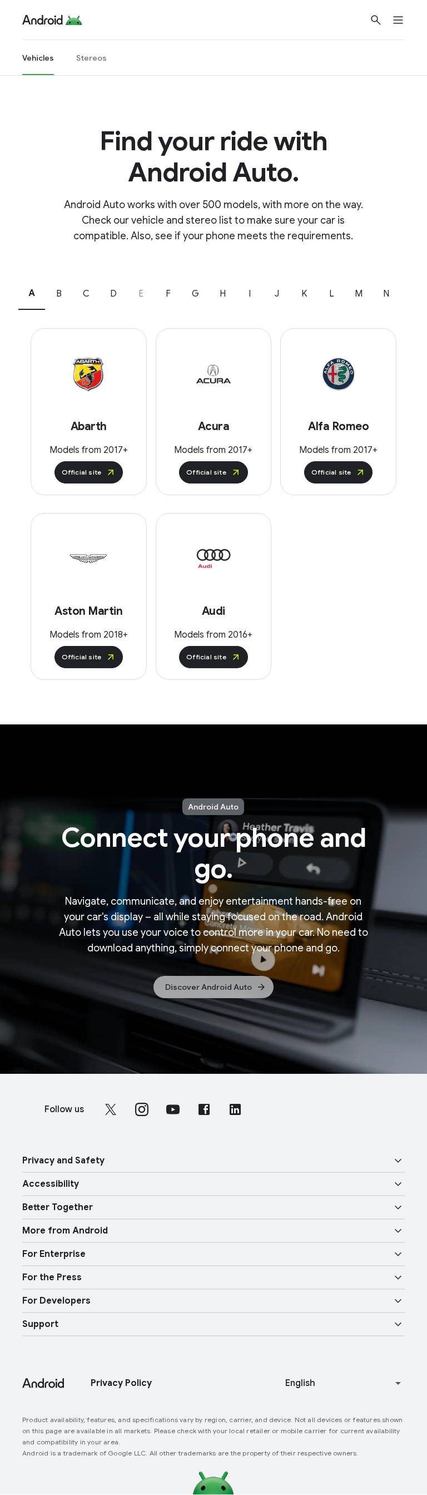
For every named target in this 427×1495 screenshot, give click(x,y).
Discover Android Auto (208, 987)
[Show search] (376, 20)
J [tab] (277, 293)
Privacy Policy (121, 1383)
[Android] (42, 20)
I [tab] (250, 293)
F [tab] (168, 293)
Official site (82, 472)
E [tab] (140, 293)
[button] (213, 1160)
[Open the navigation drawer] (404, 20)
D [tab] (113, 293)
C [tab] (86, 293)
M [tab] (359, 293)
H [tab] (223, 293)
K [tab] (304, 293)
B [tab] (59, 293)
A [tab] (31, 293)
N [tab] (386, 293)
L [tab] (331, 293)
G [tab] (195, 293)
